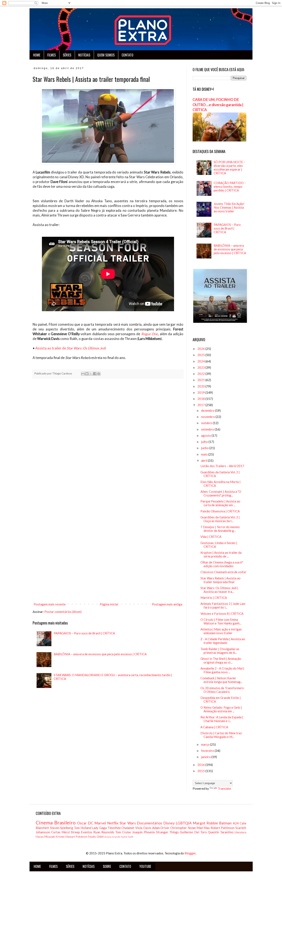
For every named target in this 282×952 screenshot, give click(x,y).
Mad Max (203, 828)
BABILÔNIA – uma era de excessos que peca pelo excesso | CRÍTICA (100, 654)
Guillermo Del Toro (193, 832)
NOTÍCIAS (84, 55)
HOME (36, 55)
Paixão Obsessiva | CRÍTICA (220, 511)
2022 (201, 374)
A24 (236, 823)
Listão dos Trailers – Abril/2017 (222, 466)
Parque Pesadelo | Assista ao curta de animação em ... (220, 503)
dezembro (208, 410)
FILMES (51, 55)
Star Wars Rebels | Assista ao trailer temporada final (220, 580)
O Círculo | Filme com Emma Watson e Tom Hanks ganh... (220, 621)
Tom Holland (82, 828)
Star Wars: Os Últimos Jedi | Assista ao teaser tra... (219, 589)
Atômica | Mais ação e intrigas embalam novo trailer (221, 631)
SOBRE (107, 866)
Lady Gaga (99, 828)
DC (90, 823)
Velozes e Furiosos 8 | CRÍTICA (221, 613)
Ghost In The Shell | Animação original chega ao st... (220, 660)
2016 (201, 765)
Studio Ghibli (96, 836)
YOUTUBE (145, 866)
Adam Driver (161, 828)
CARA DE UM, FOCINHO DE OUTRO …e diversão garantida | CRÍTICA (218, 104)
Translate (224, 788)
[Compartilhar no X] (91, 374)
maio (204, 454)
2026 (201, 348)
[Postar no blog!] (87, 374)
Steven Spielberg (61, 828)
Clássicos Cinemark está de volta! (223, 572)
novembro (208, 417)
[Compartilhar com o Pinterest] (99, 374)
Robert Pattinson (223, 828)
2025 (201, 355)
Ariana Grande (112, 836)
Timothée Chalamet (121, 828)
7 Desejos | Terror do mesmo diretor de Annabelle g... (220, 528)
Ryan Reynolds (103, 832)
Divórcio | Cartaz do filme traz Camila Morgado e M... (221, 735)
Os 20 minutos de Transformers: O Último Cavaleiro (222, 690)
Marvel (100, 823)
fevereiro (208, 750)
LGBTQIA (184, 823)
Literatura (240, 832)
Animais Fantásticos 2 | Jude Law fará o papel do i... (222, 605)
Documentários (149, 823)
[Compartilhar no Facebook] (95, 374)
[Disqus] (108, 439)
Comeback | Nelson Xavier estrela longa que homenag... (221, 680)
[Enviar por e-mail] (83, 374)
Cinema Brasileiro (56, 822)
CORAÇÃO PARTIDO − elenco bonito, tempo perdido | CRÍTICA (230, 186)
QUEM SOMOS (106, 55)
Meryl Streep (71, 832)
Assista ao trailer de (70, 348)
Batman (225, 823)
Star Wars (128, 823)
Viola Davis (143, 828)
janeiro (206, 757)
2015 (201, 771)
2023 (201, 367)
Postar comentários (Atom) (63, 612)
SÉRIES (67, 55)
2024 (201, 361)
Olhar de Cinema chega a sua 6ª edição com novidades (221, 564)
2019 (201, 392)
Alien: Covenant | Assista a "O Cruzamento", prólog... (220, 493)
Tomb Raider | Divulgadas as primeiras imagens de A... (219, 650)
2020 (201, 386)
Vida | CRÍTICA (210, 536)
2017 (201, 405)
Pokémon (81, 836)
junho (205, 448)
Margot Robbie (205, 823)
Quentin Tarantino (220, 832)
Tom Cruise (123, 832)
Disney (169, 823)
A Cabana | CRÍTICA (214, 727)
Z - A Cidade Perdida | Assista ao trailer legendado (222, 641)
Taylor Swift (127, 836)
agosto (206, 435)
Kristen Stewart (65, 836)
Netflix (112, 823)
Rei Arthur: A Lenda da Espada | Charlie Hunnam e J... (221, 719)
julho (205, 442)
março (205, 744)
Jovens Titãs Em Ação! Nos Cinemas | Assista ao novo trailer (229, 207)
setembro (208, 429)
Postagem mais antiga (167, 604)
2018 (201, 399)
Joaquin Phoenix (143, 832)
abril (204, 460)
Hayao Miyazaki (45, 836)
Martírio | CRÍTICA (213, 597)
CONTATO (127, 55)
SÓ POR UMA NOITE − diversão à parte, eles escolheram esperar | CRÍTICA (229, 167)
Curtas (55, 832)
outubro (207, 423)
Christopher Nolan (183, 828)
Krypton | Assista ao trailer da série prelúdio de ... (221, 554)
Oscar (82, 823)
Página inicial (109, 604)
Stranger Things (167, 832)
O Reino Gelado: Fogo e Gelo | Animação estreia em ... (221, 709)
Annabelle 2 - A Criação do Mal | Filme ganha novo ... (222, 670)
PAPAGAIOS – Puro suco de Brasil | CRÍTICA (84, 633)
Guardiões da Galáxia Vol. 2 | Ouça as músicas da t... (220, 519)
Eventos (86, 832)
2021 (201, 380)
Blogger (190, 853)
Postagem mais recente (50, 604)
